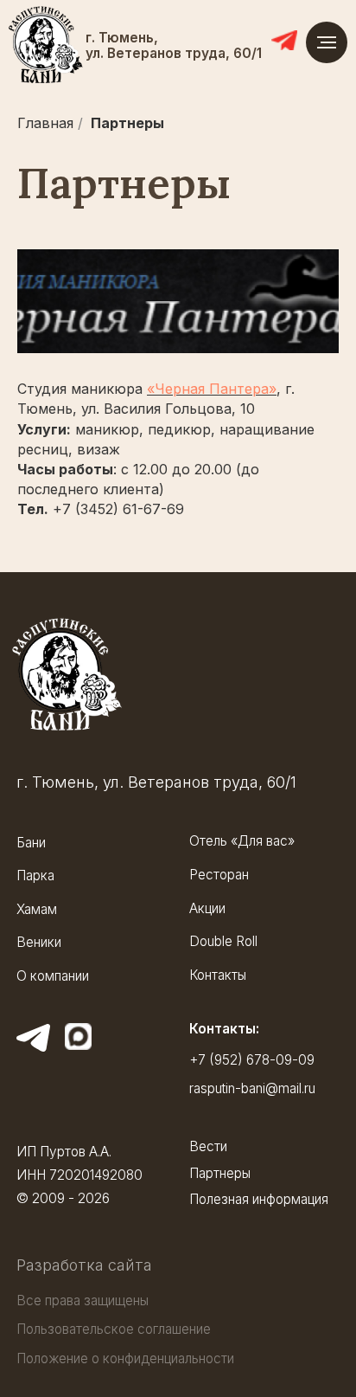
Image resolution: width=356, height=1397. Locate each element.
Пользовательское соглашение (113, 1329)
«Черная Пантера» (212, 388)
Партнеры (127, 123)
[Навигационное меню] (326, 42)
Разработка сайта (84, 1265)
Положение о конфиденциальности (125, 1358)
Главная (45, 123)
